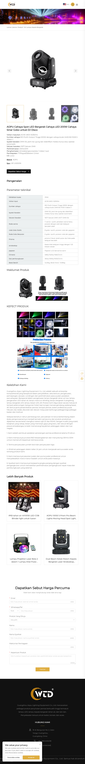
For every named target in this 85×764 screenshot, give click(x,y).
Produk (20, 27)
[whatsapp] (82, 378)
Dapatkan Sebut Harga (17, 171)
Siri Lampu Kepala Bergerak (33, 27)
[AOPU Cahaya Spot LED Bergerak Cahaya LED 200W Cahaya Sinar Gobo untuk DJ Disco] (42, 71)
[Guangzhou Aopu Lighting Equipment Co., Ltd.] (12, 4)
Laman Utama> (12, 27)
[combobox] (14, 611)
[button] (9, 71)
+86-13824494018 (44, 741)
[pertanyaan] (82, 373)
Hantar (42, 669)
